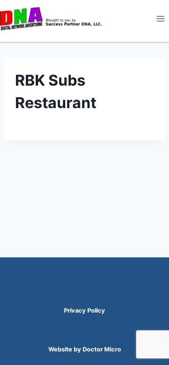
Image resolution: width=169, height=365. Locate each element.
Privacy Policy (84, 310)
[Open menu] (160, 18)
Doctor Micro (102, 349)
